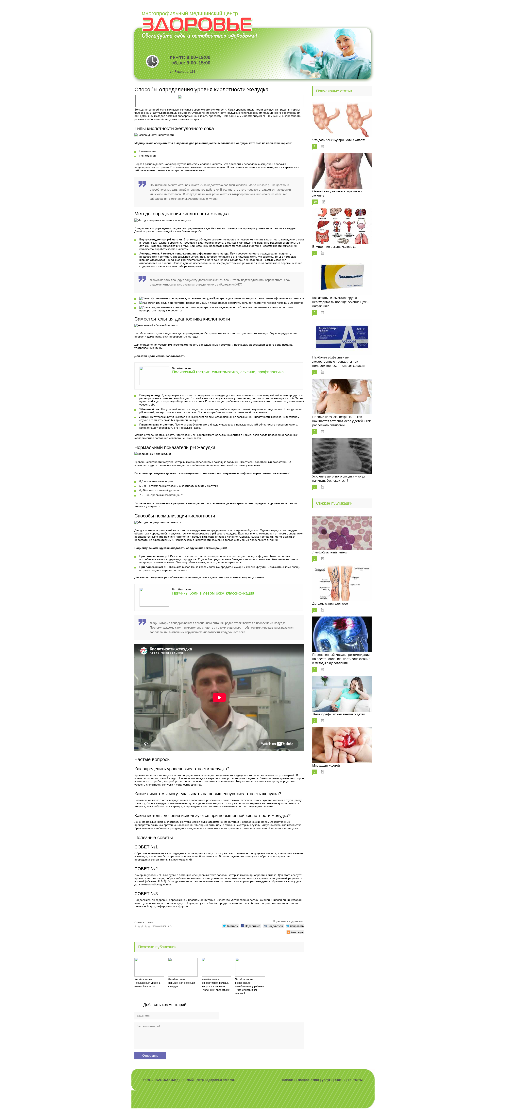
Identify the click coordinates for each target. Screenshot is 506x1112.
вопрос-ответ (308, 1080)
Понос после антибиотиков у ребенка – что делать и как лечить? (249, 988)
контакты (355, 1080)
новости (288, 1080)
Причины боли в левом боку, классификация (213, 593)
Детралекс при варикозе (330, 603)
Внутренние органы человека (334, 246)
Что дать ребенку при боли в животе (339, 140)
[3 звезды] (142, 926)
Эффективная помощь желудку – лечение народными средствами (216, 986)
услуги (327, 1080)
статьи (340, 1080)
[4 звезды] (146, 926)
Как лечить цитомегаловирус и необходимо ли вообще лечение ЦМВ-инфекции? (340, 302)
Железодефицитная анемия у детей (338, 714)
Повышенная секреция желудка (181, 984)
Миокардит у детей (326, 765)
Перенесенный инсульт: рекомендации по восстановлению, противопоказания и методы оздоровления (341, 659)
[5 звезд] (149, 926)
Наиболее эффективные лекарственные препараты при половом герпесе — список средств (338, 361)
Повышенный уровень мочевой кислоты (147, 984)
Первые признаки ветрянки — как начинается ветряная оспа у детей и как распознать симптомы (341, 421)
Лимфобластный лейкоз (329, 552)
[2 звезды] (139, 926)
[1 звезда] (136, 926)
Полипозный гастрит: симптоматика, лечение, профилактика (228, 372)
